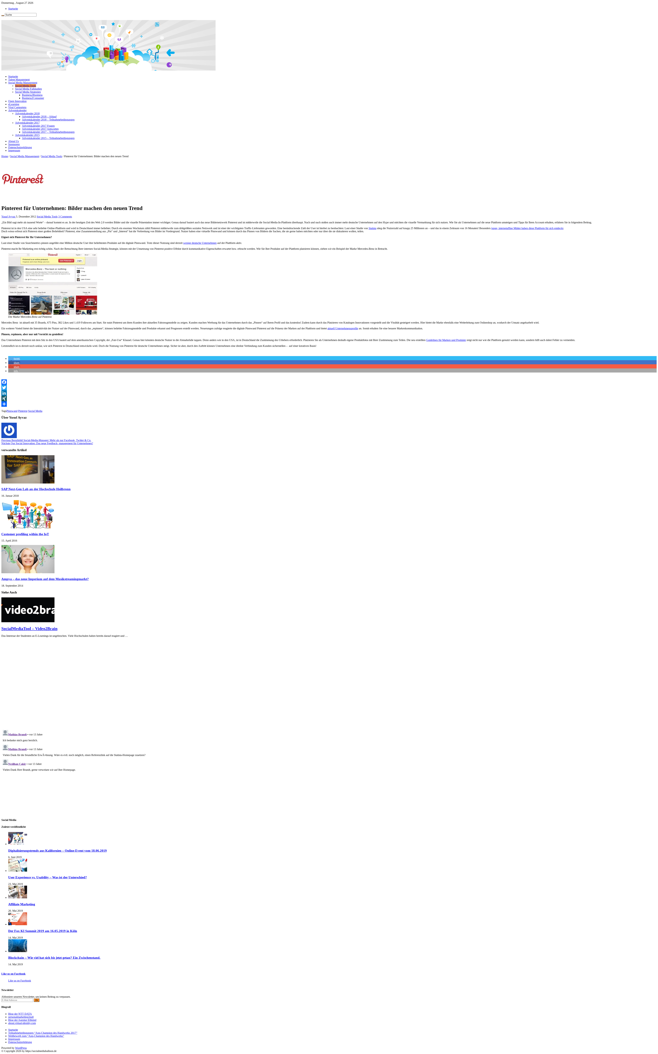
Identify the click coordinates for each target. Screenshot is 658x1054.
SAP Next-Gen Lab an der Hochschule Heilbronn (36, 489)
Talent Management (19, 79)
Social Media (35, 411)
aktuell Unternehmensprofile (342, 328)
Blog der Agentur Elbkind (22, 1020)
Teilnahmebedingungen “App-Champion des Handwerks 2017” (42, 1032)
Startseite (13, 8)
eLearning (13, 104)
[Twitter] (329, 387)
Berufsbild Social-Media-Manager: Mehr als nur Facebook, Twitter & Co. (46, 440)
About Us (13, 141)
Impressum (14, 150)
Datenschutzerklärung (20, 147)
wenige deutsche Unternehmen (200, 242)
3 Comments (65, 216)
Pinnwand (12, 411)
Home (4, 156)
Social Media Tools (25, 85)
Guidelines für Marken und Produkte (446, 340)
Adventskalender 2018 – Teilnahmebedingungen (48, 119)
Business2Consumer (33, 98)
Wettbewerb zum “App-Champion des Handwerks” (36, 1035)
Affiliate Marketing (21, 904)
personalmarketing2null (21, 1016)
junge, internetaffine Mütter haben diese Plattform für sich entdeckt (527, 228)
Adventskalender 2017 (27, 122)
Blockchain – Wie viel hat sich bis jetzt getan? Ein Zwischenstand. (54, 957)
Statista (372, 228)
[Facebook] (329, 382)
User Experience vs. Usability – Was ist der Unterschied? (47, 877)
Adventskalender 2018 (27, 113)
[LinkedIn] (329, 393)
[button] (14, 358)
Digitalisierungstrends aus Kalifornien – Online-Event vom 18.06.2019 (57, 850)
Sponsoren (14, 144)
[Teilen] (329, 404)
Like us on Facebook (13, 973)
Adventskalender (17, 110)
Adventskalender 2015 (27, 135)
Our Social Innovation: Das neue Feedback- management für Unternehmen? (47, 443)
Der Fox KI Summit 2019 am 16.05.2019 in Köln (42, 931)
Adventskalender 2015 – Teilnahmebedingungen (48, 138)
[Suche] (2, 15)
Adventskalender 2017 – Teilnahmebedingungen (48, 132)
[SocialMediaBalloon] (108, 69)
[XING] (329, 398)
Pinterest (22, 411)
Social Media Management (22, 82)
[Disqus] (329, 683)
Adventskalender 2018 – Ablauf (39, 116)
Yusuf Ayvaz (8, 216)
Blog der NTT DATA (20, 1013)
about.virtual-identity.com (22, 1023)
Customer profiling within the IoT (25, 534)
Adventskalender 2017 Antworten (40, 128)
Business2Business (32, 95)
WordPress (21, 1047)
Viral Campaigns (17, 107)
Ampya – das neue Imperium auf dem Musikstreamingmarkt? (45, 579)
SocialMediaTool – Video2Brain (29, 628)
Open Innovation (17, 101)
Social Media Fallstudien (28, 88)
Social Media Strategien (28, 91)
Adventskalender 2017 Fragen (38, 125)
